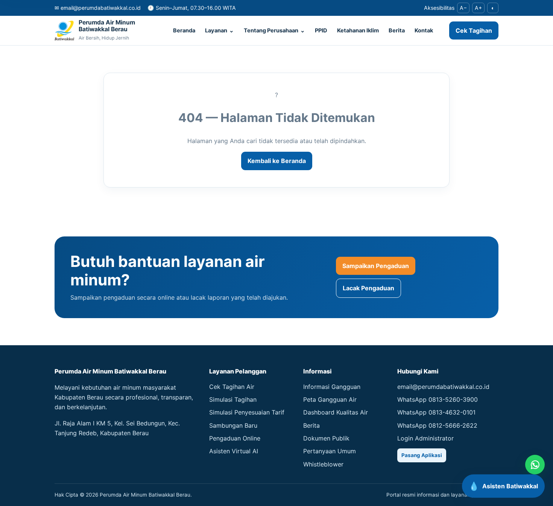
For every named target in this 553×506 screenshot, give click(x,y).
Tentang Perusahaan (274, 30)
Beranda (184, 30)
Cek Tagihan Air (231, 386)
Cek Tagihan (474, 30)
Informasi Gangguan (331, 386)
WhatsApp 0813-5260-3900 (437, 399)
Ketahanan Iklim (358, 30)
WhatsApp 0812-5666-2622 (437, 425)
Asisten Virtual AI (233, 451)
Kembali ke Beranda (277, 161)
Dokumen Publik (326, 438)
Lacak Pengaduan (368, 288)
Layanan (219, 30)
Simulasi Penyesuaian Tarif (246, 412)
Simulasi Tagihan (233, 399)
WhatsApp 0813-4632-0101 (436, 412)
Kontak (424, 30)
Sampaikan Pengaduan (375, 266)
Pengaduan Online (234, 438)
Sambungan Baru (233, 425)
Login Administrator (425, 438)
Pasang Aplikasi (421, 455)
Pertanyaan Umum (329, 451)
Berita (397, 30)
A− (463, 8)
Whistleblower (323, 464)
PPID (321, 30)
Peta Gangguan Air (330, 399)
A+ (478, 8)
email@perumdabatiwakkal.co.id (443, 386)
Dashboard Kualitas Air (335, 412)
